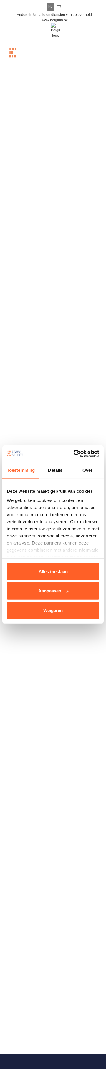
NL (50, 6)
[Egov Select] (23, 57)
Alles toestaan (53, 571)
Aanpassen (49, 590)
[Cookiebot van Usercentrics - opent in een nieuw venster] (74, 454)
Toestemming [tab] (21, 469)
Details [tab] (55, 469)
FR (59, 6)
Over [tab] (87, 469)
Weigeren (53, 610)
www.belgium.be (55, 20)
